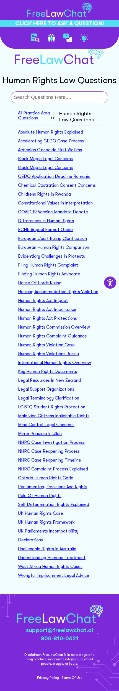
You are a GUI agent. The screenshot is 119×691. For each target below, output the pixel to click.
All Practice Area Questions (34, 116)
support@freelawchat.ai (59, 630)
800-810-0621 (59, 638)
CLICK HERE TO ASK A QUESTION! (59, 23)
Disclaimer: (33, 655)
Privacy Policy (48, 678)
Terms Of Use (71, 678)
